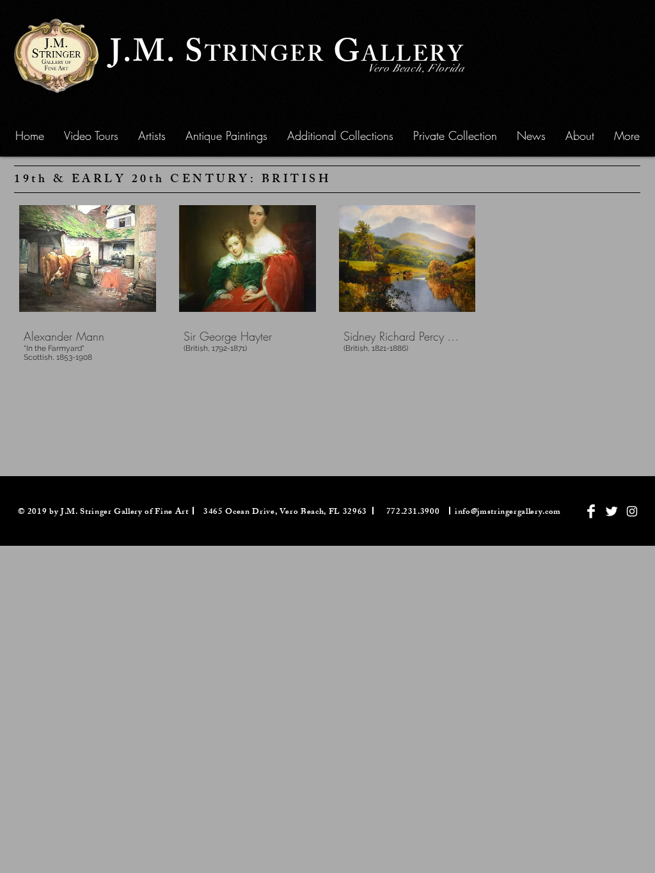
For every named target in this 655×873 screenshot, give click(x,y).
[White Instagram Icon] (632, 511)
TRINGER (265, 57)
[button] (226, 135)
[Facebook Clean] (591, 511)
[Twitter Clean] (611, 511)
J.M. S (157, 55)
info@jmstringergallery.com (508, 512)
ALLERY (412, 57)
